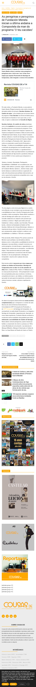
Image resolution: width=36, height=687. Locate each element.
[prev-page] (3, 403)
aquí (5, 681)
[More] (24, 39)
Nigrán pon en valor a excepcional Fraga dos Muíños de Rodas (9, 355)
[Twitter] (13, 344)
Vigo (3, 390)
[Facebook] (9, 344)
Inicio (3, 8)
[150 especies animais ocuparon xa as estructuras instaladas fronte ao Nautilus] (7, 396)
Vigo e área (5, 12)
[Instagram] (7, 616)
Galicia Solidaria (13, 335)
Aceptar (5, 684)
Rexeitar (13, 684)
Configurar (22, 684)
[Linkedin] (11, 616)
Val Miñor (8, 8)
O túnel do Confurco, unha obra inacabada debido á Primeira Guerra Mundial (22, 373)
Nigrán (13, 8)
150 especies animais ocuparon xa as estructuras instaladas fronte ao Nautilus (23, 396)
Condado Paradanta (4, 376)
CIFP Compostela (8, 309)
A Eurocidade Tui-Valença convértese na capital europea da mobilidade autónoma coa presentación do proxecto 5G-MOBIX (26, 357)
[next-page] (6, 403)
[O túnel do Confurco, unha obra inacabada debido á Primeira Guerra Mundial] (7, 374)
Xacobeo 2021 (21, 335)
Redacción (6, 34)
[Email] (21, 344)
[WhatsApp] (17, 344)
